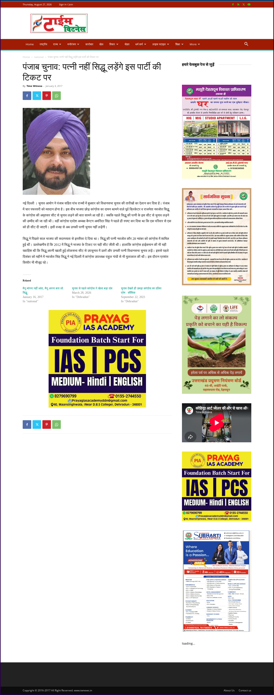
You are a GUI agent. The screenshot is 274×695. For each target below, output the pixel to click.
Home (30, 44)
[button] (246, 44)
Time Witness (34, 86)
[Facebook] (233, 4)
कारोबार (89, 44)
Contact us (245, 690)
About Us (229, 690)
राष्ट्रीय (43, 44)
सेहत (127, 44)
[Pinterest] (46, 95)
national (39, 57)
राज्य (55, 44)
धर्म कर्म (139, 44)
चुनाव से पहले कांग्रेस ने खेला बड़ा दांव (92, 288)
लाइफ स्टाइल (159, 44)
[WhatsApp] (56, 95)
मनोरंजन (71, 44)
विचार (112, 44)
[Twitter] (243, 4)
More (193, 44)
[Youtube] (249, 4)
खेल (101, 44)
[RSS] (238, 4)
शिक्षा (177, 44)
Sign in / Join (66, 4)
